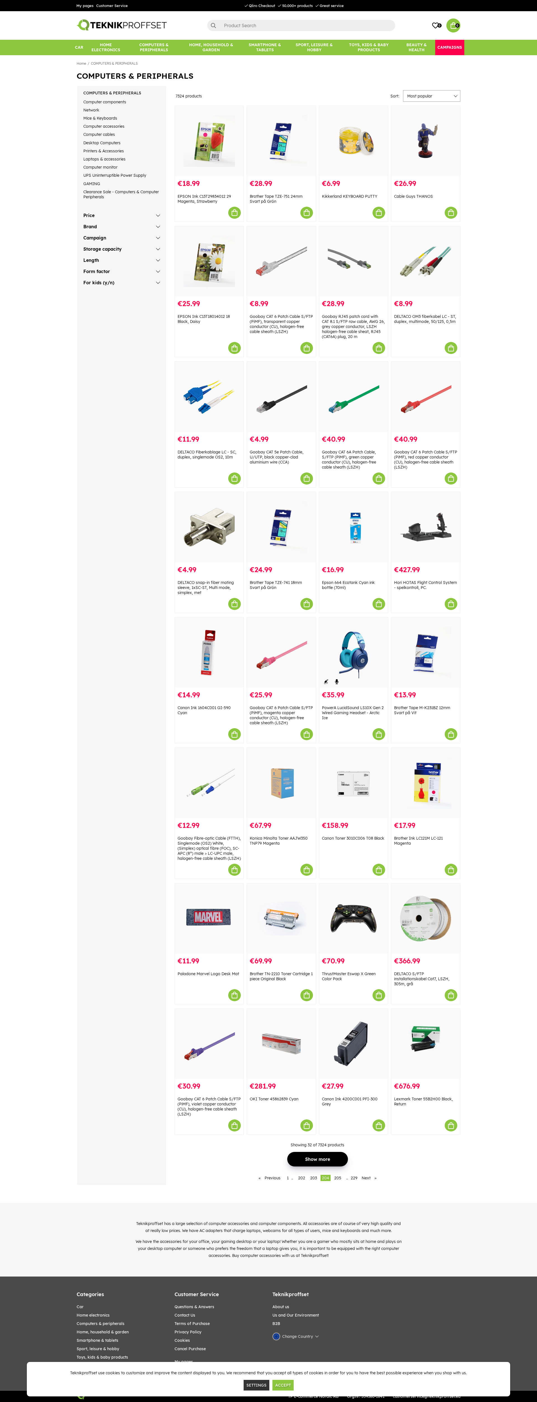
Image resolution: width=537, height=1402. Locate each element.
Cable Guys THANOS (413, 196)
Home (81, 63)
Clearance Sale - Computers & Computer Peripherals (121, 194)
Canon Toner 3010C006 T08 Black (353, 838)
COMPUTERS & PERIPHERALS (114, 63)
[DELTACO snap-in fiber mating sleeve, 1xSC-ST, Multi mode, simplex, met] (209, 527)
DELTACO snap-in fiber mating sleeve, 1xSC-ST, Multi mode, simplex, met (206, 587)
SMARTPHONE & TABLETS (97, 1340)
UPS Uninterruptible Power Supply (114, 175)
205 (337, 1177)
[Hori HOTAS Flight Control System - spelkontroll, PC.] (425, 527)
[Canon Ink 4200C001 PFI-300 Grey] (353, 1044)
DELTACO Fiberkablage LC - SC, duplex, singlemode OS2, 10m (207, 455)
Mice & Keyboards (100, 118)
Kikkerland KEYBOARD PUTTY (349, 196)
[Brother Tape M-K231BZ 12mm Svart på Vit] (425, 653)
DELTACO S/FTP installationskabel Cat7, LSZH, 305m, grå (421, 978)
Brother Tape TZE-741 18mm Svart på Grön (276, 585)
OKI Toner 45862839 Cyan (274, 1098)
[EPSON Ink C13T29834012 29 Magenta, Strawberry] (209, 141)
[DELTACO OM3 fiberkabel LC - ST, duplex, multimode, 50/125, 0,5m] (425, 261)
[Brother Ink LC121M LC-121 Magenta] (425, 783)
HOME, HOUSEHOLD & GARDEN (103, 1332)
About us (280, 1306)
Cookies (182, 1340)
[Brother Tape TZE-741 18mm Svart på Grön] (281, 527)
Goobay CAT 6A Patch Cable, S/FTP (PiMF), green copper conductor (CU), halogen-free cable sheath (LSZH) (349, 460)
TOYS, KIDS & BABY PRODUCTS (102, 1357)
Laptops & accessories (104, 159)
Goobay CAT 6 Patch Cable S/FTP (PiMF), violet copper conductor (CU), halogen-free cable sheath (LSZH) (209, 1106)
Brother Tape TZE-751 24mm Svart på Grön (276, 199)
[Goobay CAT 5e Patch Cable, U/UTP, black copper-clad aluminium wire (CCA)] (281, 397)
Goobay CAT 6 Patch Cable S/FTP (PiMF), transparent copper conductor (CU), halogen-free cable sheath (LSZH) (281, 324)
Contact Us (185, 1315)
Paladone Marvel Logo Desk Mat (208, 973)
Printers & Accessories (103, 150)
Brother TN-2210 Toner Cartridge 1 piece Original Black (281, 976)
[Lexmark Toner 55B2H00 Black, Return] (425, 1044)
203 (313, 1177)
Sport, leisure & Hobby (98, 1348)
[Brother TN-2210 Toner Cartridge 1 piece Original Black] (281, 918)
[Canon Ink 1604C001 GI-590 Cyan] (209, 653)
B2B (276, 1323)
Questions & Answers (194, 1306)
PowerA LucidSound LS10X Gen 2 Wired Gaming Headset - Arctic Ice (353, 712)
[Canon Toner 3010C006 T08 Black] (353, 783)
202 (301, 1177)
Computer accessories (103, 126)
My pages (84, 5)
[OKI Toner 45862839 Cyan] (281, 1044)
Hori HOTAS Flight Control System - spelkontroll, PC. (425, 585)
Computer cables (99, 134)
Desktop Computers (102, 142)
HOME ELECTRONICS (93, 1315)
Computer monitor (100, 167)
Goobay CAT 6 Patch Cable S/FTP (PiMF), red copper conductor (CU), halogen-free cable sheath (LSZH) (425, 460)
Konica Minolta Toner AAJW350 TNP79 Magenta (279, 841)
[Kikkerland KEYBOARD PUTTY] (353, 141)
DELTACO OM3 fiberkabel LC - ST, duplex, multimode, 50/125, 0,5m (425, 319)
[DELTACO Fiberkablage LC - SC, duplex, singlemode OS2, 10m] (209, 397)
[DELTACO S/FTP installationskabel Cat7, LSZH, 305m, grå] (425, 918)
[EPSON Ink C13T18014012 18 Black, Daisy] (209, 261)
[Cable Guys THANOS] (425, 141)
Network (91, 110)
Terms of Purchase (192, 1323)
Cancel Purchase (190, 1348)
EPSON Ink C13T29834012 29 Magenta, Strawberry (204, 199)
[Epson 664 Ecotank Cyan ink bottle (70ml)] (353, 527)
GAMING (91, 183)
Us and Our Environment (295, 1315)
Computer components (104, 101)
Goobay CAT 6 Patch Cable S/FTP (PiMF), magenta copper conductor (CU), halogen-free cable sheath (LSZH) (281, 715)
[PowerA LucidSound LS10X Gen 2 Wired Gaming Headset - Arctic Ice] (353, 653)
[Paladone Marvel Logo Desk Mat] (209, 918)
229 (354, 1177)
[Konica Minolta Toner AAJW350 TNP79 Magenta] (281, 783)
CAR (80, 1306)
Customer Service (112, 5)
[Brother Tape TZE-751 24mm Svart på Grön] (281, 141)
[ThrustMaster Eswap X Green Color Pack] (353, 918)
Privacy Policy (188, 1332)
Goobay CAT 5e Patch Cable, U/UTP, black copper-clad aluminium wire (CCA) (276, 457)
